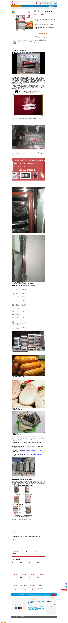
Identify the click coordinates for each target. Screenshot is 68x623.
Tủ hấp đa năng (48, 37)
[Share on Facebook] (35, 42)
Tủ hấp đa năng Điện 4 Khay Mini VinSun (24, 570)
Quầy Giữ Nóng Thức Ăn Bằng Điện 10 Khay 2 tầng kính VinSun (41, 570)
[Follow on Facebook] (16, 608)
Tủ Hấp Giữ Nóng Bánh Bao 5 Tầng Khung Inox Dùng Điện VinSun (32, 570)
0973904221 (38, 447)
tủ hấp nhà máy (37, 39)
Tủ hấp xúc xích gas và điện (43, 40)
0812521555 (38, 449)
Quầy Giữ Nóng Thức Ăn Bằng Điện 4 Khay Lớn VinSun (24, 585)
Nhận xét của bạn (15, 541)
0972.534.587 (55, 2)
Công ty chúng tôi (24, 79)
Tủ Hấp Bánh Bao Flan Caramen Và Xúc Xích (42, 37)
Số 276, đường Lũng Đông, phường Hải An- (37, 603)
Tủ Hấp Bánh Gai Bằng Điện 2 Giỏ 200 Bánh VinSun (32, 585)
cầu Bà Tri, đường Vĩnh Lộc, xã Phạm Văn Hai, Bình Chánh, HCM (32, 454)
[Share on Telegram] (38, 42)
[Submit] (36, 3)
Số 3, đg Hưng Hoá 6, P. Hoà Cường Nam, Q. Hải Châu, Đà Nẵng (32, 450)
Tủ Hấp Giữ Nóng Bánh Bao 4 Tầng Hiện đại (15, 585)
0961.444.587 (47, 3)
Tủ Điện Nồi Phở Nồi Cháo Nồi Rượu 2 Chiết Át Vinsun (15, 570)
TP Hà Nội (37, 10)
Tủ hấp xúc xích (41, 39)
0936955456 (41, 446)
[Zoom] (13, 38)
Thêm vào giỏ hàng (42, 33)
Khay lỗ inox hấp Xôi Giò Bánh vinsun (41, 585)
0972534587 (16, 455)
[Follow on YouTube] (21, 608)
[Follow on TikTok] (19, 608)
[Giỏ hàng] (40, 3)
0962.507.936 (47, 2)
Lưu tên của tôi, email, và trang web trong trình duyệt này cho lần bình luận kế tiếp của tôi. (26, 551)
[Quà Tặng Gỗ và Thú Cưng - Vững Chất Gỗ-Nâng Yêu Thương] (14, 3)
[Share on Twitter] (36, 42)
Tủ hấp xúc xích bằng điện (46, 39)
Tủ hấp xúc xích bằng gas (52, 39)
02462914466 (55, 3)
